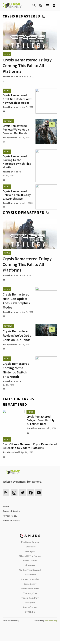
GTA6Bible (30, 611)
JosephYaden (10, 137)
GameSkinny (30, 583)
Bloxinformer (30, 607)
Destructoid (30, 574)
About (6, 506)
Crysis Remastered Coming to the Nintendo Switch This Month (17, 161)
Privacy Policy (10, 515)
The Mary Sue (30, 593)
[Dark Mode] (40, 5)
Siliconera (30, 565)
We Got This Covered (30, 569)
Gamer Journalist (30, 579)
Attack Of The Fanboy (30, 555)
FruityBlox (30, 602)
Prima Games (30, 560)
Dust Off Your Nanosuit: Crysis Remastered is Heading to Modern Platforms (30, 446)
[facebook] (30, 492)
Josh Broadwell (11, 452)
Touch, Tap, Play (30, 597)
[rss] (6, 492)
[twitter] (22, 492)
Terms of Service (11, 511)
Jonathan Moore (12, 76)
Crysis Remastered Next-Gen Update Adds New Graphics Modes (17, 99)
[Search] (34, 5)
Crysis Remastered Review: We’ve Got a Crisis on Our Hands (16, 129)
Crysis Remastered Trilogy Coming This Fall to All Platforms (27, 65)
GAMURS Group (50, 620)
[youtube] (38, 492)
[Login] (54, 5)
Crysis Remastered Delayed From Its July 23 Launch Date (17, 194)
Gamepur (30, 551)
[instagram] (14, 492)
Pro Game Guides (30, 541)
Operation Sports (30, 588)
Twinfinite (30, 546)
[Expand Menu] (47, 5)
